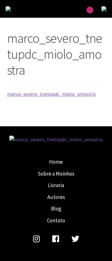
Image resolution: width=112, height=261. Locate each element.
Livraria (56, 185)
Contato (56, 220)
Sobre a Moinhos (56, 173)
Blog (56, 208)
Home (56, 161)
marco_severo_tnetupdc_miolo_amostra (21, 8)
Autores (56, 197)
